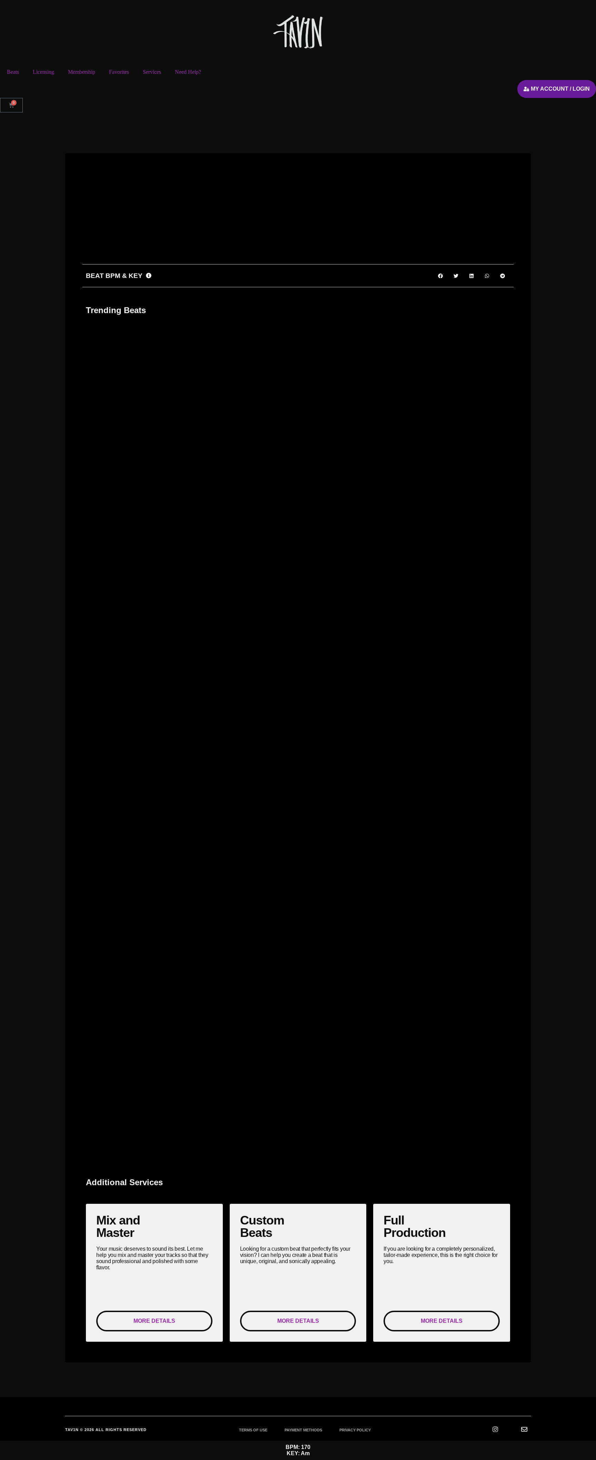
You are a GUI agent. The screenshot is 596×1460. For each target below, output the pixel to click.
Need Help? (188, 72)
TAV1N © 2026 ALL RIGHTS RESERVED (106, 1430)
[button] (181, 197)
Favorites (119, 72)
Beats (13, 72)
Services (152, 72)
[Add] (196, 234)
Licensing (43, 72)
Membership (81, 72)
